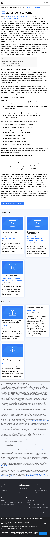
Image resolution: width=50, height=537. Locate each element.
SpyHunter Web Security (6, 488)
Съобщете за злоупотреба (7, 506)
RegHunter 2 (4, 490)
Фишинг (29, 310)
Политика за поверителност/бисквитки (13, 465)
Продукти (4, 484)
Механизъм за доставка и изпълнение (12, 61)
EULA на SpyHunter (30, 500)
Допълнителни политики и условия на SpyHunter (11, 519)
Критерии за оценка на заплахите (34, 475)
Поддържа (38, 484)
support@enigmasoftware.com (7, 449)
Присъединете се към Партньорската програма (11, 502)
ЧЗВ (26, 475)
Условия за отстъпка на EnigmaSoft (33, 510)
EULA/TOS (28, 420)
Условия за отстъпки (26, 465)
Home (2, 518)
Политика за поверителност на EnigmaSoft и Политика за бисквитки (35, 505)
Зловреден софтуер (19, 7)
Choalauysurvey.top (9, 275)
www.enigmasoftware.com (14, 439)
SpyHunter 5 (37, 486)
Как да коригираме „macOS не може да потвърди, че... (12, 322)
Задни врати (17, 18)
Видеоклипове (21, 492)
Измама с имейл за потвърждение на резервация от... (9, 234)
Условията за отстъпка (5, 421)
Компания (4, 497)
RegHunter (37, 492)
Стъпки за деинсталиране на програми (13, 518)
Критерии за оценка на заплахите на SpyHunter (32, 518)
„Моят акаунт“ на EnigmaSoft (39, 449)
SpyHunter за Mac (38, 488)
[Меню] (47, 2)
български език (44, 2)
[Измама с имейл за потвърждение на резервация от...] (12, 223)
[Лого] (5, 2)
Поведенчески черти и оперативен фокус (13, 65)
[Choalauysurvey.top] (12, 267)
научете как (30, 421)
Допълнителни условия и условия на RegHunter (33, 519)
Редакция (3, 500)
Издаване (4, 325)
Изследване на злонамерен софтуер (24, 484)
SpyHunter (3, 486)
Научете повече (19, 534)
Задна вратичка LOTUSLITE (33, 233)
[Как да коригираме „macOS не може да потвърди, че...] (12, 312)
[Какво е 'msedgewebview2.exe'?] (12, 350)
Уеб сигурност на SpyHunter (41, 490)
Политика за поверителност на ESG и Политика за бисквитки (37, 508)
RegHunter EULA (29, 502)
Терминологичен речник (23, 493)
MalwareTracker (21, 490)
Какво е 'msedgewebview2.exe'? (11, 360)
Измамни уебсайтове (8, 278)
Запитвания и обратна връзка (7, 504)
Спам (15, 238)
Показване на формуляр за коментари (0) (13, 203)
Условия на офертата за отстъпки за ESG (35, 512)
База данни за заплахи (6, 7)
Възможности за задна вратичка (11, 63)
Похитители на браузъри (15, 280)
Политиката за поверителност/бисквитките (39, 420)
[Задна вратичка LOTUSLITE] (37, 223)
